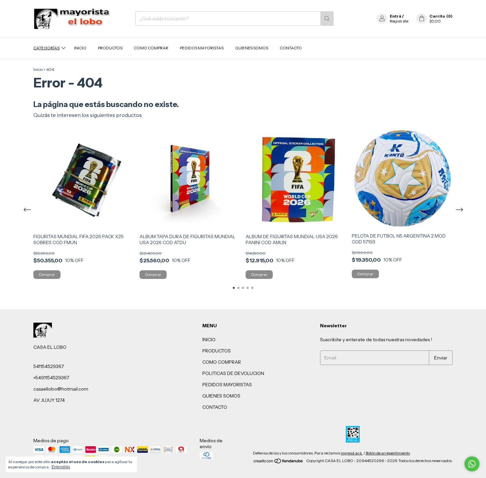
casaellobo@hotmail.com (60, 389)
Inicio (38, 69)
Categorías (46, 47)
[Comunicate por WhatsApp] (472, 463)
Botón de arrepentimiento (388, 453)
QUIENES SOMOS (251, 47)
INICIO (80, 47)
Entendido (61, 467)
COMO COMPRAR (151, 47)
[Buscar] (327, 18)
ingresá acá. (352, 453)
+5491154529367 (51, 378)
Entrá (395, 16)
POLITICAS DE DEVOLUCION (233, 373)
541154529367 (48, 366)
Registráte (399, 21)
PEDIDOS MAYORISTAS (201, 47)
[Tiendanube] (278, 462)
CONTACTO (291, 47)
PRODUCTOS (110, 47)
